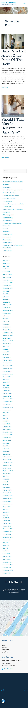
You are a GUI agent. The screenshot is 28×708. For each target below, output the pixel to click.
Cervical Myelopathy (9, 192)
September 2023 (8, 341)
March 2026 (6, 271)
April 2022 (6, 388)
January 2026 (7, 277)
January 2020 (7, 459)
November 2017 (7, 531)
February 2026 (7, 274)
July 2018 (6, 509)
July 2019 (6, 476)
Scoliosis (5, 228)
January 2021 (7, 429)
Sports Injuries (7, 242)
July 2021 (6, 412)
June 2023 (6, 349)
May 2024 (6, 321)
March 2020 (6, 454)
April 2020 (6, 451)
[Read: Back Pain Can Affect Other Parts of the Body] (12, 41)
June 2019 (6, 479)
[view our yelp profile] (4, 690)
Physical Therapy (8, 217)
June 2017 (6, 545)
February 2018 (7, 523)
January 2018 (7, 526)
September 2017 (8, 537)
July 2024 (6, 316)
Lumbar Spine (7, 206)
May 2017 (5, 548)
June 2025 (6, 294)
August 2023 (7, 343)
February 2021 (7, 426)
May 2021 (5, 418)
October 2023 (7, 338)
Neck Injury (6, 212)
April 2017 (6, 551)
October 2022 (7, 371)
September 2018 (8, 504)
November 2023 (8, 335)
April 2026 (6, 269)
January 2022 (7, 396)
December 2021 (7, 399)
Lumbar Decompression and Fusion (14, 204)
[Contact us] (25, 690)
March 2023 (6, 357)
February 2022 (7, 393)
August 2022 (7, 377)
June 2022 (6, 382)
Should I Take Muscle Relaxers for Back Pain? (12, 126)
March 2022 (6, 390)
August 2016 (6, 573)
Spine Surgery (7, 239)
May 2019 (5, 482)
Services (4, 647)
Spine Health (7, 237)
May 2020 (6, 448)
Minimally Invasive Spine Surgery (13, 209)
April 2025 (6, 299)
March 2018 (6, 520)
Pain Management (8, 215)
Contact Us (5, 653)
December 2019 (7, 462)
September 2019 (8, 471)
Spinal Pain (6, 231)
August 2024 (7, 313)
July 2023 (6, 346)
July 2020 (6, 443)
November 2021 (7, 401)
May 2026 (6, 266)
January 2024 (7, 330)
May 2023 (6, 352)
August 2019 (6, 473)
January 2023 (7, 363)
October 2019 (7, 468)
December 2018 (7, 495)
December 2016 (7, 562)
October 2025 (7, 285)
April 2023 (6, 354)
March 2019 (6, 487)
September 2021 (8, 407)
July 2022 (6, 379)
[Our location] (27, 690)
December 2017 (7, 529)
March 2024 (6, 327)
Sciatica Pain (7, 226)
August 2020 (7, 440)
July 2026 (6, 260)
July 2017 (5, 542)
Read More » (5, 87)
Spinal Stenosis (7, 234)
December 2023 (7, 332)
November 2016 (7, 564)
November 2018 (7, 498)
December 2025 (7, 280)
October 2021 (7, 404)
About (3, 645)
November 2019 (7, 465)
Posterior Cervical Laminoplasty (12, 223)
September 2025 (8, 288)
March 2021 (6, 424)
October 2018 (7, 501)
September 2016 (8, 570)
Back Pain (6, 184)
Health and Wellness (9, 198)
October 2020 (7, 437)
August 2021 (6, 410)
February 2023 (7, 360)
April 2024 (6, 324)
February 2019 (7, 490)
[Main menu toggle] (24, 3)
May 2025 (6, 296)
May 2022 (6, 385)
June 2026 (6, 263)
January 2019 (7, 493)
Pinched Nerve (7, 220)
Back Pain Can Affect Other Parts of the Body (13, 57)
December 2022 (7, 365)
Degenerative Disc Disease (11, 195)
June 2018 (6, 512)
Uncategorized (7, 250)
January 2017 (7, 559)
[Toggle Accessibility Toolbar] (3, 701)
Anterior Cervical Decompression (13, 181)
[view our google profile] (1, 690)
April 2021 (6, 421)
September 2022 (8, 374)
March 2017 (6, 553)
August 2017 (6, 540)
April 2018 (6, 518)
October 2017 (7, 534)
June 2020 (6, 446)
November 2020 (8, 435)
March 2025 (6, 302)
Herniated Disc (7, 201)
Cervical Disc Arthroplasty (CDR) (12, 190)
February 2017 (7, 556)
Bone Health (6, 187)
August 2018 (6, 506)
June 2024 (6, 318)
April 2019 (6, 484)
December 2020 (7, 432)
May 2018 (5, 515)
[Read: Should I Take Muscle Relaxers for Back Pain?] (12, 106)
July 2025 (6, 291)
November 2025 (8, 283)
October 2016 (7, 567)
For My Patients (6, 651)
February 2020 (7, 457)
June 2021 (6, 415)
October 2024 (7, 307)
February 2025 (7, 305)
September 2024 (8, 310)
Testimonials (5, 649)
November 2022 (8, 368)
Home (3, 644)
